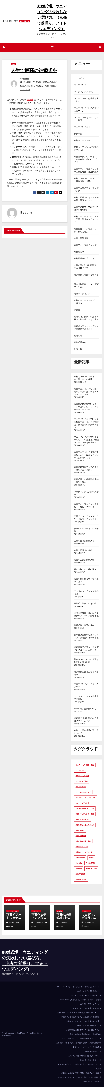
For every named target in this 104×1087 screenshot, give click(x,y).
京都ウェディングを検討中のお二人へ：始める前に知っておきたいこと (86, 455)
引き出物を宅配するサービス (90, 1060)
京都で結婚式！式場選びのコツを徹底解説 (85, 1034)
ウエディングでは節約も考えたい (88, 991)
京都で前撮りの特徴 (83, 550)
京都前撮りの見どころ (84, 258)
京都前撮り (79, 252)
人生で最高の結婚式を (84, 541)
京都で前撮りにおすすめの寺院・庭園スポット (83, 1030)
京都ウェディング (82, 140)
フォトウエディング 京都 (85, 808)
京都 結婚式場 (81, 836)
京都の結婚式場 (81, 238)
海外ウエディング (82, 294)
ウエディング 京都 (82, 776)
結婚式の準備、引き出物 (85, 603)
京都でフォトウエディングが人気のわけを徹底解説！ (81, 1017)
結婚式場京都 (80, 342)
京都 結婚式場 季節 (83, 841)
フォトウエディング (82, 803)
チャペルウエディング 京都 (85, 798)
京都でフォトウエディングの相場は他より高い (83, 1021)
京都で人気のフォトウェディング (88, 1026)
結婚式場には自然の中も (85, 709)
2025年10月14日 (14, 922)
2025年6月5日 (39, 922)
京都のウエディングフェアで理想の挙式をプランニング (86, 219)
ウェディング (80, 85)
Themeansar (6, 1035)
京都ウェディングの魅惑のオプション (87, 1008)
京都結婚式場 (80, 858)
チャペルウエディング (83, 792)
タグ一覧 (78, 134)
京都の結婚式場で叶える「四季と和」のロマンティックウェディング (86, 407)
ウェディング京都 (82, 127)
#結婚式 (31, 86)
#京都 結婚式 (42, 82)
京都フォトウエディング (85, 245)
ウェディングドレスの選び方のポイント (86, 995)
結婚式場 (78, 336)
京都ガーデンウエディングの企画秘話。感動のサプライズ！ (86, 159)
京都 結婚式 (80, 830)
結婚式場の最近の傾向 (84, 625)
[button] (100, 47)
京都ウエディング (82, 847)
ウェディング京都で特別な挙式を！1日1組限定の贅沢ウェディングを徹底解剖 (86, 440)
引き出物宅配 (90, 863)
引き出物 (79, 863)
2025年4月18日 (64, 922)
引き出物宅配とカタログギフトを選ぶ (72, 1064)
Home (58, 987)
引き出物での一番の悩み (85, 569)
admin (26, 79)
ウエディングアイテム (84, 92)
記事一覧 (78, 349)
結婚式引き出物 (81, 879)
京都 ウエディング (82, 819)
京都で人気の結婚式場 (84, 560)
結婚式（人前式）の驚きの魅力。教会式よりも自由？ (81, 1073)
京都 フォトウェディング (85, 825)
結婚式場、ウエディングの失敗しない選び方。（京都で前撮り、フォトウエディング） (52, 17)
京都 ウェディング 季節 (85, 814)
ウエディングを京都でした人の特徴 (72, 1000)
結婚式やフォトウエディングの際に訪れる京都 (75, 1077)
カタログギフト (81, 787)
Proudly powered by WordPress (13, 1033)
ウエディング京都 (82, 781)
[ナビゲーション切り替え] (52, 47)
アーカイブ (79, 78)
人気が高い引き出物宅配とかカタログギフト (84, 1056)
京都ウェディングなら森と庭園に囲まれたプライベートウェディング (86, 391)
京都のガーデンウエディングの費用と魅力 (72, 1043)
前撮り (91, 858)
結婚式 (13, 64)
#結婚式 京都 (42, 86)
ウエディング (80, 770)
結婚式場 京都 (91, 868)
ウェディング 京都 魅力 (85, 765)
